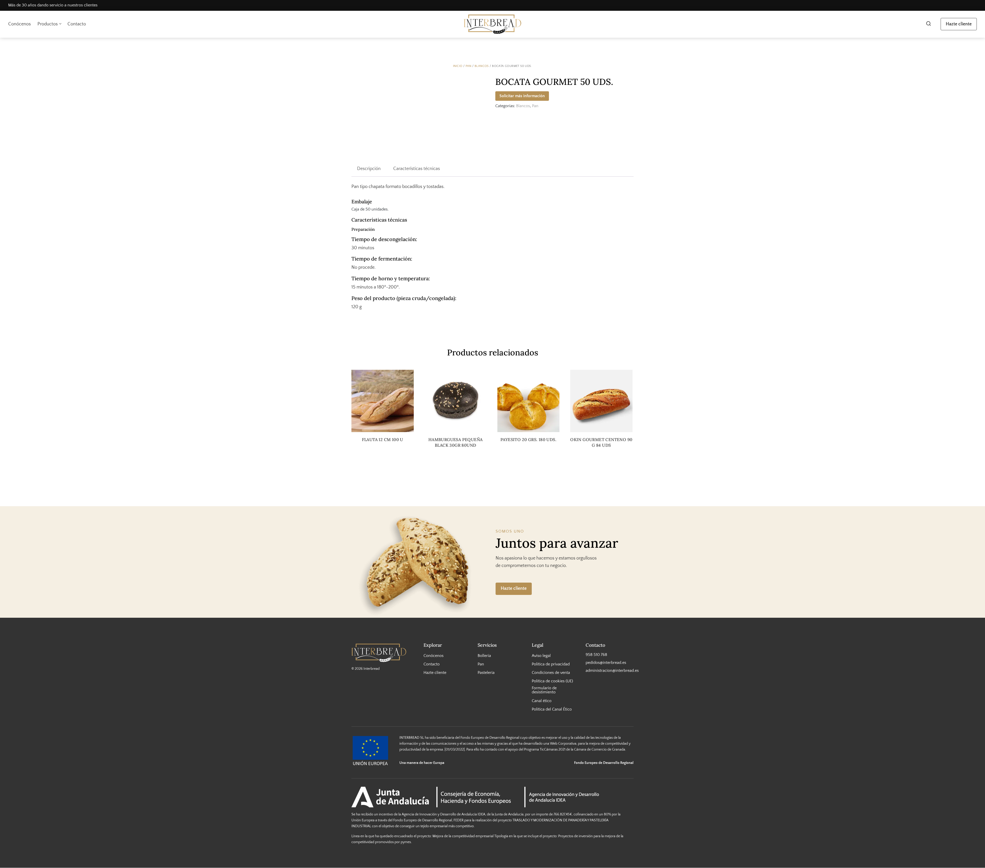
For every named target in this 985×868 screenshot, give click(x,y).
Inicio (457, 66)
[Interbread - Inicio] (492, 24)
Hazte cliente (959, 24)
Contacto (76, 24)
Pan (468, 66)
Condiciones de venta (551, 673)
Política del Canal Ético (552, 709)
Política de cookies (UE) (552, 681)
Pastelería (486, 673)
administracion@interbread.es (610, 670)
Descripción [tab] (369, 168)
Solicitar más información (522, 96)
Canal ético (541, 701)
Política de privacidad (551, 664)
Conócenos (19, 24)
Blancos (482, 66)
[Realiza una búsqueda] (928, 24)
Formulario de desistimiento (544, 690)
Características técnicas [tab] (416, 168)
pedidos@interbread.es (606, 662)
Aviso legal (541, 656)
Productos (47, 24)
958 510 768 (596, 654)
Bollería (484, 656)
